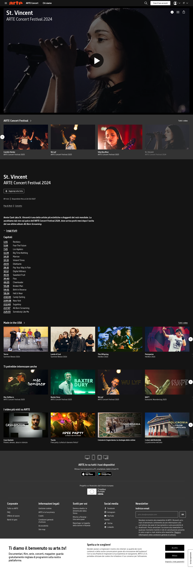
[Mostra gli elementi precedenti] (2, 137)
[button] (146, 3)
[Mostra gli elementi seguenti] (190, 339)
